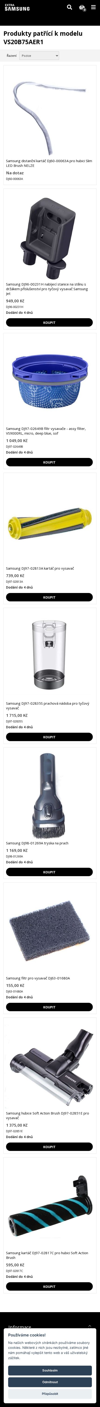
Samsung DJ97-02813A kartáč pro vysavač (40, 568)
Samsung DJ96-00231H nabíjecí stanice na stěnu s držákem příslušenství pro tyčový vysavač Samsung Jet (47, 289)
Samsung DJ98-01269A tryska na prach (37, 843)
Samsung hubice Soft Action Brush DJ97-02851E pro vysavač (47, 1115)
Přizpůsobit (50, 1394)
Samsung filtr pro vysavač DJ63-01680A (38, 978)
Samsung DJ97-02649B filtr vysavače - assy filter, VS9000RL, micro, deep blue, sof (46, 431)
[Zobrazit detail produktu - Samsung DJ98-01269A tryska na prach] (49, 796)
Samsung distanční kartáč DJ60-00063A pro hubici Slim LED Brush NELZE (49, 163)
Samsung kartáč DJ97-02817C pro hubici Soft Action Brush (47, 1255)
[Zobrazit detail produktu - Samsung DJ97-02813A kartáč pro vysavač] (49, 521)
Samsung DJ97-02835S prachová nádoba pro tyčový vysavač (47, 705)
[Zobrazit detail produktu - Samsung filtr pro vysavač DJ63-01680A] (49, 931)
